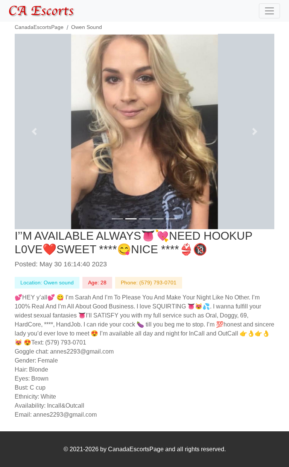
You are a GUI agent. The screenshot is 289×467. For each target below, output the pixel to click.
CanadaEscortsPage (39, 27)
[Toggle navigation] (269, 10)
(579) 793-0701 (157, 283)
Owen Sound (86, 27)
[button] (34, 131)
